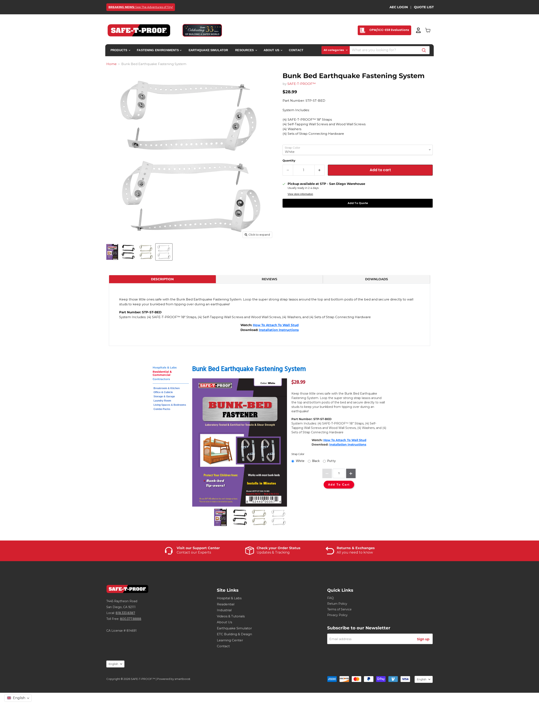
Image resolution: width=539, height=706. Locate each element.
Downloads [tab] (376, 279)
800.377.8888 (130, 619)
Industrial (224, 610)
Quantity (289, 160)
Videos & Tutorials (231, 616)
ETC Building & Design (234, 634)
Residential (225, 604)
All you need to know (355, 552)
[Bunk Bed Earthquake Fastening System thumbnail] (128, 252)
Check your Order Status (278, 548)
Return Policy (337, 604)
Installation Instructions (279, 330)
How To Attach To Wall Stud (276, 325)
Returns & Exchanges (356, 548)
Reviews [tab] (269, 279)
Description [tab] (162, 279)
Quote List (424, 7)
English (113, 664)
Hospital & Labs (229, 598)
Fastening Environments (158, 50)
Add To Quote (358, 203)
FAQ (330, 598)
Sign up (423, 639)
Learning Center (230, 640)
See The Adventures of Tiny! (140, 7)
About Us (272, 50)
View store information (300, 194)
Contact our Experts (194, 552)
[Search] (424, 50)
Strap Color (297, 454)
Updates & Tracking (273, 552)
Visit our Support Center (198, 548)
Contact (296, 50)
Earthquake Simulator (208, 50)
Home (111, 64)
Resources (245, 50)
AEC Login (399, 7)
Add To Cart (339, 484)
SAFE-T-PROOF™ (301, 84)
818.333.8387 (125, 613)
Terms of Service (339, 609)
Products (119, 50)
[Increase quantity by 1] (320, 170)
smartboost (182, 679)
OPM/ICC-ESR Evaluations (389, 30)
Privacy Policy (337, 615)
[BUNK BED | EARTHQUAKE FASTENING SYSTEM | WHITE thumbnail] (112, 252)
